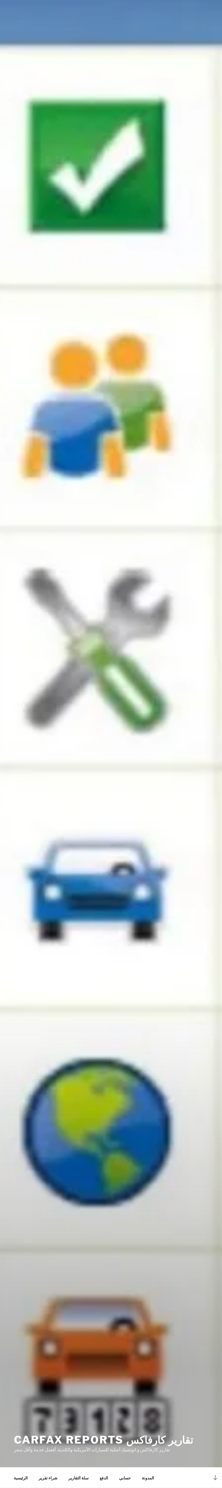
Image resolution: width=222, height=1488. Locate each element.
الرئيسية (21, 1477)
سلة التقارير (79, 1477)
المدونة (148, 1477)
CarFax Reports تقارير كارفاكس (103, 1439)
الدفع (104, 1477)
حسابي (125, 1477)
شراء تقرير (48, 1477)
